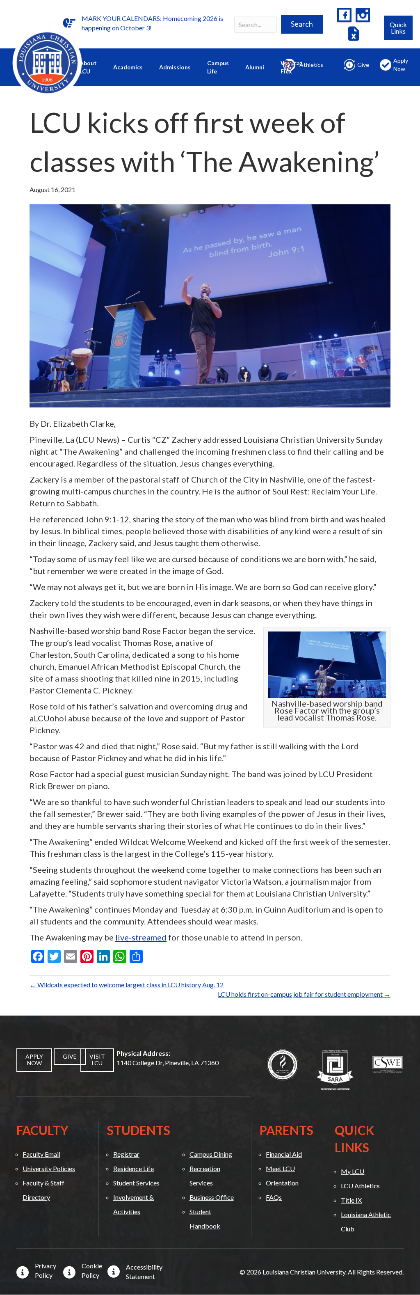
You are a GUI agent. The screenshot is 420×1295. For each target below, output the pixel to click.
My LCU (352, 1171)
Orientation (282, 1183)
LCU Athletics (360, 1186)
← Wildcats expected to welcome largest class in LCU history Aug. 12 (127, 984)
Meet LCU (280, 1168)
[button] (302, 24)
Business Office (211, 1197)
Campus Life (218, 67)
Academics (128, 67)
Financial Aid (284, 1154)
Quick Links (398, 28)
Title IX (351, 1200)
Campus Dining (210, 1154)
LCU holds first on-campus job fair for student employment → (304, 994)
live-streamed (141, 937)
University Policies (49, 1168)
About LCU (88, 67)
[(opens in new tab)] (283, 1064)
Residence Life (133, 1168)
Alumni (254, 67)
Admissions (175, 67)
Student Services (136, 1183)
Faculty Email (41, 1154)
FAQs (274, 1197)
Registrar (126, 1154)
